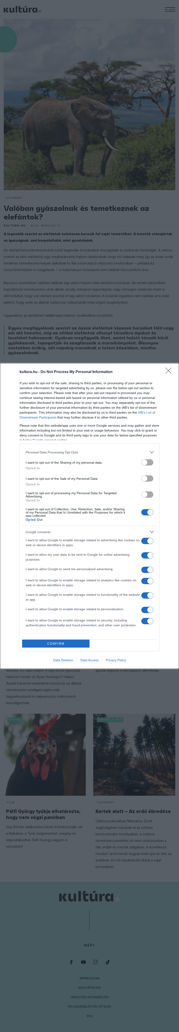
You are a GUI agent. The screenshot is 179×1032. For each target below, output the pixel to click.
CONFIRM (56, 643)
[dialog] (89, 516)
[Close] (169, 372)
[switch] (147, 462)
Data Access (89, 660)
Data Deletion (63, 660)
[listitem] (89, 452)
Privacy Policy (116, 660)
